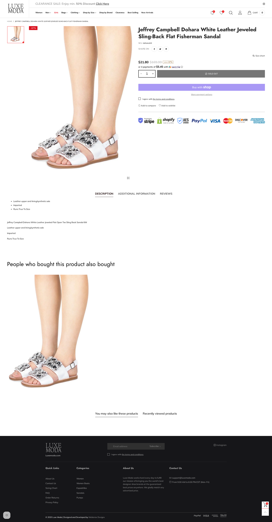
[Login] (240, 13)
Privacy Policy (51, 502)
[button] (201, 66)
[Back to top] (265, 512)
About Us (49, 478)
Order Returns (52, 497)
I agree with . (158, 99)
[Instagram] (263, 4)
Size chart (260, 55)
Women (38, 13)
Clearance (120, 13)
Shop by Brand (105, 13)
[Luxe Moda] (15, 8)
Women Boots (83, 483)
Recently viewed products (160, 413)
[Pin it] (166, 49)
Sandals (80, 493)
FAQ (47, 493)
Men (47, 13)
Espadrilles (81, 488)
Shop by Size (89, 13)
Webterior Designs (96, 517)
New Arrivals (147, 13)
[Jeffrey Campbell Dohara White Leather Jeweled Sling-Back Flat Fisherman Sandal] (81, 104)
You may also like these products (116, 413)
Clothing (75, 13)
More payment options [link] (201, 94)
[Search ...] (230, 13)
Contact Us (50, 483)
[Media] (128, 178)
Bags (63, 13)
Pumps (79, 497)
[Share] (154, 49)
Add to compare (148, 105)
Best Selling (133, 13)
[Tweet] (160, 49)
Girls (56, 13)
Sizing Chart (51, 488)
